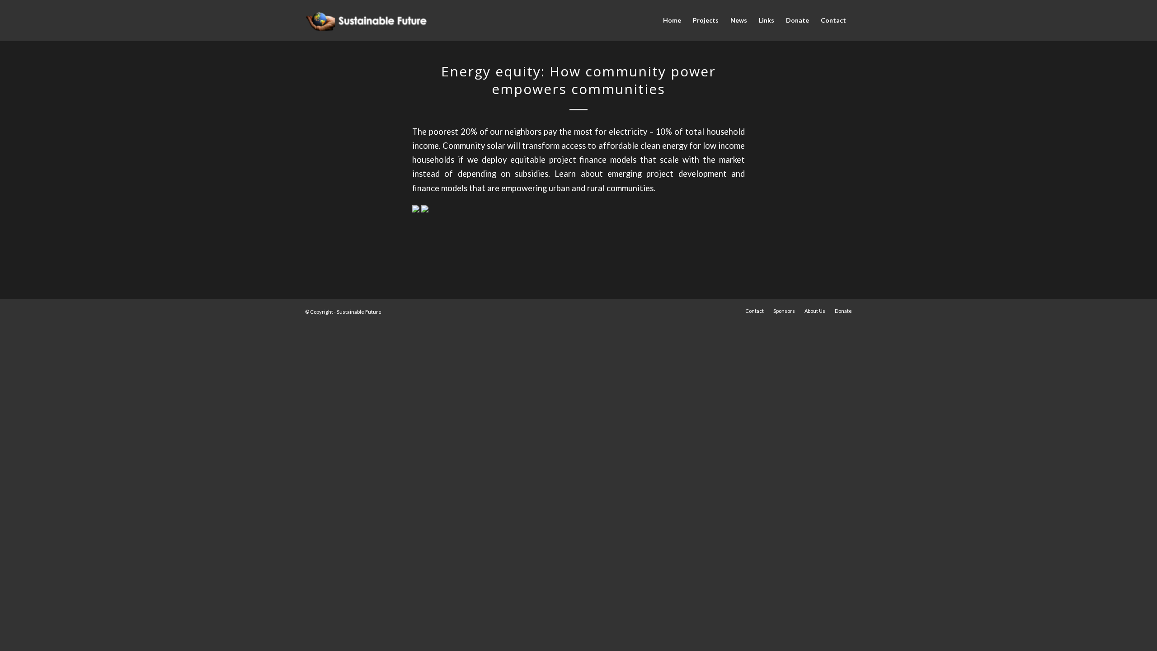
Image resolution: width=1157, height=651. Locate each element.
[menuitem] (672, 20)
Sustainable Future (359, 312)
